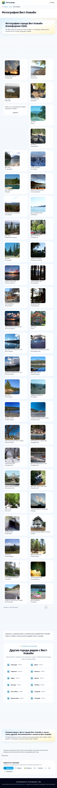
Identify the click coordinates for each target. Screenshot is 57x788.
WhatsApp (27, 768)
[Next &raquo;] (52, 607)
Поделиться (8, 768)
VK (34, 768)
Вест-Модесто (30, 750)
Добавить (15, 112)
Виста (20, 752)
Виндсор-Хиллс (8, 752)
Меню (52, 2)
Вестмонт (45, 750)
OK (49, 768)
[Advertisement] (28, 46)
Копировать (8, 771)
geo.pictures (22, 784)
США (10, 6)
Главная (6, 6)
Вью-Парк (36, 752)
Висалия (15, 752)
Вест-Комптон (21, 750)
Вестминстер (38, 750)
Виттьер (24, 752)
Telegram (18, 768)
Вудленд (30, 752)
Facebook (40, 768)
